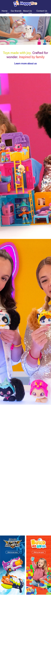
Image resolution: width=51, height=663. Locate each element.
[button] (2, 565)
